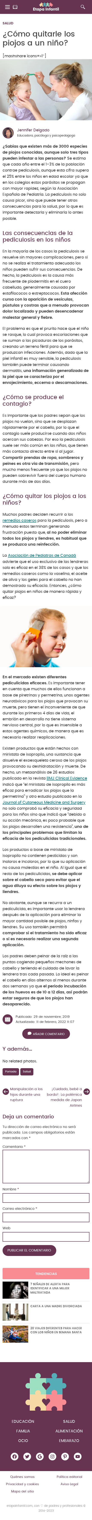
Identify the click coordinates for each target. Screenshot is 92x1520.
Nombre (11, 1189)
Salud (8, 23)
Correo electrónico (20, 1208)
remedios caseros (19, 521)
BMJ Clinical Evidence (67, 778)
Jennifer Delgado (33, 130)
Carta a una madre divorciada (56, 1306)
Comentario (14, 1146)
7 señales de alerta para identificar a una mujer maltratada (50, 1288)
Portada (10, 1071)
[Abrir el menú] (7, 7)
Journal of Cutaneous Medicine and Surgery (44, 803)
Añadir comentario (49, 1034)
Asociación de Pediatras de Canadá (42, 556)
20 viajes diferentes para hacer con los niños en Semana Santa (56, 1330)
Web (6, 1228)
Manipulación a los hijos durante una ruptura (26, 1094)
